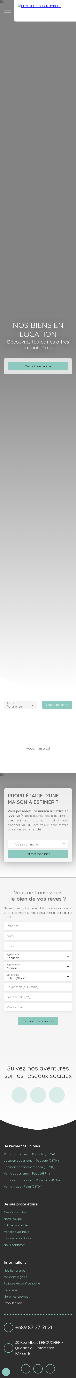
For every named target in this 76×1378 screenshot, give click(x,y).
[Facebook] (38, 1095)
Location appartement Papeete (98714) (31, 1160)
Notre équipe (13, 1219)
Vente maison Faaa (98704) (23, 1186)
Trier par (11, 703)
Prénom (12, 926)
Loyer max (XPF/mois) (22, 987)
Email (10, 946)
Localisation (13, 974)
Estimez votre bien (16, 1225)
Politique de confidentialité (22, 1283)
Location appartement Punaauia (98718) (32, 1180)
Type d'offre (13, 954)
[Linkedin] (57, 1095)
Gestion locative (15, 1212)
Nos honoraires (14, 1270)
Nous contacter (14, 1245)
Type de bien (13, 964)
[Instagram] (19, 1095)
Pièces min (14, 1007)
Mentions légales (15, 1277)
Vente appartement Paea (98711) (27, 1173)
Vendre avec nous (16, 1232)
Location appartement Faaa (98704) (29, 1167)
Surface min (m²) (18, 997)
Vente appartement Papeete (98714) (29, 1154)
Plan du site (11, 1290)
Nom (10, 936)
